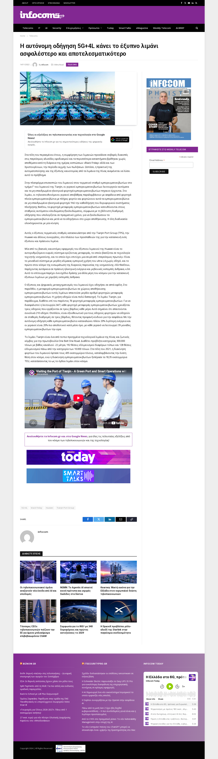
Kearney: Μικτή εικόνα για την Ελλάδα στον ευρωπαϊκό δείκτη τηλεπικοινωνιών (118, 590)
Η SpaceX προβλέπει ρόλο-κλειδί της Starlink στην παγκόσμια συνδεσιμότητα (116, 629)
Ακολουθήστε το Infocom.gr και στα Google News (57, 436)
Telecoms (28, 27)
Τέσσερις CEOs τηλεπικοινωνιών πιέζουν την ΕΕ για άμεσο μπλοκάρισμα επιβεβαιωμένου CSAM (37, 631)
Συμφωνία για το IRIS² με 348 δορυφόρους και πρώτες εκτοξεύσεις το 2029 (76, 629)
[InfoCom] (42, 15)
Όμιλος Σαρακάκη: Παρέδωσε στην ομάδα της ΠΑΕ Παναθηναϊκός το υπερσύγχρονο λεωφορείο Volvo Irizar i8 (45, 701)
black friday (36, 507)
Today (110, 27)
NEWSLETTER (69, 3)
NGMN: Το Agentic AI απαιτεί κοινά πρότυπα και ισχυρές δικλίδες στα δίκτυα (76, 590)
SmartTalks (125, 27)
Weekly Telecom (162, 27)
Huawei (49, 507)
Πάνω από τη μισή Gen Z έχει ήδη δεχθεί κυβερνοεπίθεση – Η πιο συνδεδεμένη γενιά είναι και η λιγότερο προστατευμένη (109, 711)
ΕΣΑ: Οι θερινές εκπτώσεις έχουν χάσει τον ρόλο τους (46, 681)
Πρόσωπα (94, 27)
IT (39, 27)
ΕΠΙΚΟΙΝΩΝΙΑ (54, 3)
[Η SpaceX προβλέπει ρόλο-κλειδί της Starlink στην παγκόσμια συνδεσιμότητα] (119, 610)
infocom (44, 64)
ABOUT (25, 3)
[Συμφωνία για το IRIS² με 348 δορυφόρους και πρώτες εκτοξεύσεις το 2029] (78, 610)
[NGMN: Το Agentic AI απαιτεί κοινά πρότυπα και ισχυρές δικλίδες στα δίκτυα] (78, 572)
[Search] (196, 28)
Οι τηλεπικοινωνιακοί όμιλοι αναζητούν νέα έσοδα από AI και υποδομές (38, 590)
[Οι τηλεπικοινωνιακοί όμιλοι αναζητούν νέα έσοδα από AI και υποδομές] (38, 572)
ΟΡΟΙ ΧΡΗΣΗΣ (38, 3)
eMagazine (142, 27)
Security (56, 27)
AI (46, 27)
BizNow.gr (29, 663)
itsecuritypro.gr (96, 663)
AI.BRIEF (180, 27)
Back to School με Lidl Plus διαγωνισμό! (39, 693)
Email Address (157, 160)
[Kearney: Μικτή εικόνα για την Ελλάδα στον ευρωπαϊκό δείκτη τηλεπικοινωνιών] (119, 572)
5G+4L (24, 507)
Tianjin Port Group (65, 507)
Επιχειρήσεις (73, 27)
